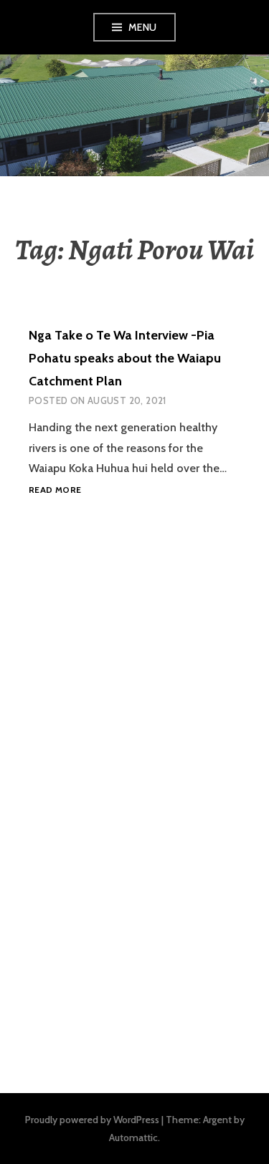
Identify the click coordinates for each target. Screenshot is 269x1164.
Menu (142, 27)
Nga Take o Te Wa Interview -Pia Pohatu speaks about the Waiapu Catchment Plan (125, 358)
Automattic (133, 1137)
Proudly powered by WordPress (92, 1119)
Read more (55, 490)
